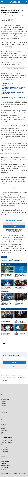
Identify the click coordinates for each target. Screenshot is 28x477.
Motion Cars (4, 470)
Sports (3, 397)
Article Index (4, 451)
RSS (2, 422)
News (2, 395)
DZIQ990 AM (4, 467)
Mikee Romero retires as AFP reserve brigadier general (13, 98)
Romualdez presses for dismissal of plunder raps (6, 333)
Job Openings (4, 433)
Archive (3, 426)
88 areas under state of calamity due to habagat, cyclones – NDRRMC (7, 276)
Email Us (3, 424)
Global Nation (4, 410)
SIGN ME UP (14, 226)
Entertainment (5, 399)
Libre (2, 459)
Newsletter (4, 430)
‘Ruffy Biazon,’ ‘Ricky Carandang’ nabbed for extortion (16, 260)
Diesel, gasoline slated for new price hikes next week (20, 289)
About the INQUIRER (6, 442)
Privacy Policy (16, 231)
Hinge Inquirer (5, 461)
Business (3, 405)
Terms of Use (10, 230)
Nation (3, 7)
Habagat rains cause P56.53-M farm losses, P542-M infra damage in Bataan (20, 276)
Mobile (3, 420)
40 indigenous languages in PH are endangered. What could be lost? (6, 302)
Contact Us (4, 428)
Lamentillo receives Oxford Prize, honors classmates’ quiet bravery (20, 302)
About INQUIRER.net (6, 440)
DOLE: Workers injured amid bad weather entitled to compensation (6, 289)
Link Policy (4, 447)
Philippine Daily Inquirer (6, 16)
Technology (4, 403)
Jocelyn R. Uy (6, 15)
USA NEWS (4, 412)
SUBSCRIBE (14, 362)
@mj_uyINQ (20, 15)
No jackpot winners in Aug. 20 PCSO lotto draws (13, 92)
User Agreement (5, 445)
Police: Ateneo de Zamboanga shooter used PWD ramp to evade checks (14, 87)
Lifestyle (3, 401)
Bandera (3, 463)
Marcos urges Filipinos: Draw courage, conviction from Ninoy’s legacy (19, 320)
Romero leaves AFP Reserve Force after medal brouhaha (6, 320)
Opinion (3, 408)
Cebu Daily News (5, 465)
